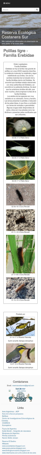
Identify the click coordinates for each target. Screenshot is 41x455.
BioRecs (5, 416)
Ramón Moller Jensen (10, 438)
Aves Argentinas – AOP (10, 411)
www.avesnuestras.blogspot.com (14, 448)
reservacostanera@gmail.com (23, 385)
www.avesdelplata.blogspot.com (13, 446)
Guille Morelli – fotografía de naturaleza (16, 431)
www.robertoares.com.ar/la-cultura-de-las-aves (19, 453)
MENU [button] (7, 3)
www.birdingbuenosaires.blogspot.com (16, 450)
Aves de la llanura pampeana (12, 414)
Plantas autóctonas (9, 435)
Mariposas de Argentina (10, 433)
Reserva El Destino (9, 441)
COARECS (6, 423)
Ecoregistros (6, 425)
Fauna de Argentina (9, 428)
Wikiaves (5, 443)
